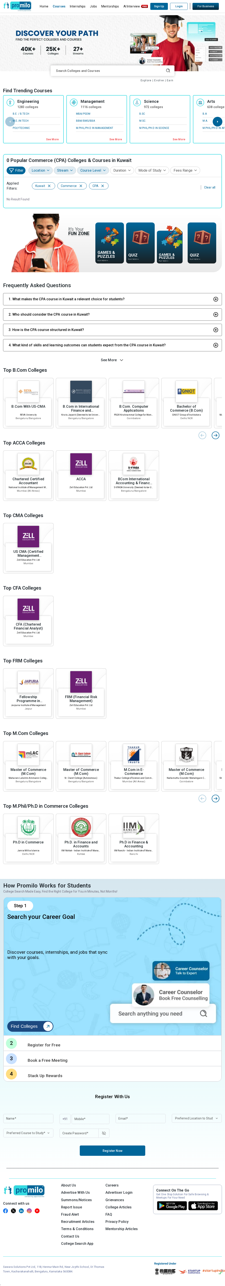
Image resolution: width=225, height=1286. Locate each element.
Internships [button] (78, 6)
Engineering (28, 101)
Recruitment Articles (77, 1222)
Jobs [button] (93, 6)
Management (93, 101)
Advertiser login (118, 1192)
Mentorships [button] (110, 6)
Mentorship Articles (121, 1229)
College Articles (118, 1207)
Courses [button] (59, 6)
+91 (65, 1119)
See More (52, 139)
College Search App (77, 1244)
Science (151, 101)
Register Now (112, 1151)
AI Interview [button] (131, 6)
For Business (206, 6)
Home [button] (44, 6)
